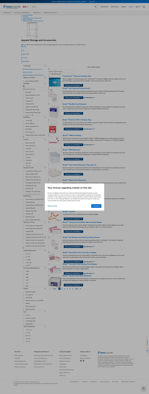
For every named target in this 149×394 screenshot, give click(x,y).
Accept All (96, 206)
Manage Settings (52, 206)
